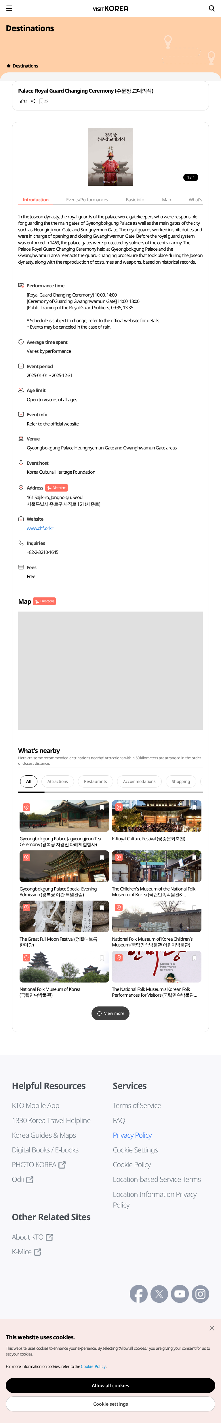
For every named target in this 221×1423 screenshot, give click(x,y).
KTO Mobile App (35, 1105)
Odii (18, 1179)
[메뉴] (9, 8)
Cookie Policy (132, 1164)
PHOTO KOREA (34, 1164)
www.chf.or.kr (40, 528)
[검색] (211, 8)
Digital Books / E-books (45, 1149)
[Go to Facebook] (138, 1293)
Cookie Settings (135, 1149)
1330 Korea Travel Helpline (51, 1120)
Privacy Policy (132, 1135)
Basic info (135, 199)
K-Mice (22, 1251)
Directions (59, 487)
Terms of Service (137, 1105)
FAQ (119, 1120)
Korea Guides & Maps (44, 1135)
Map (166, 199)
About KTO (27, 1237)
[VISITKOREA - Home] (110, 8)
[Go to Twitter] (159, 1293)
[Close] (211, 1328)
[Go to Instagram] (200, 1293)
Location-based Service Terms (157, 1179)
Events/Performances (87, 199)
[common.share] (33, 101)
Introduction (35, 199)
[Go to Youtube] (179, 1293)
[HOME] (9, 66)
